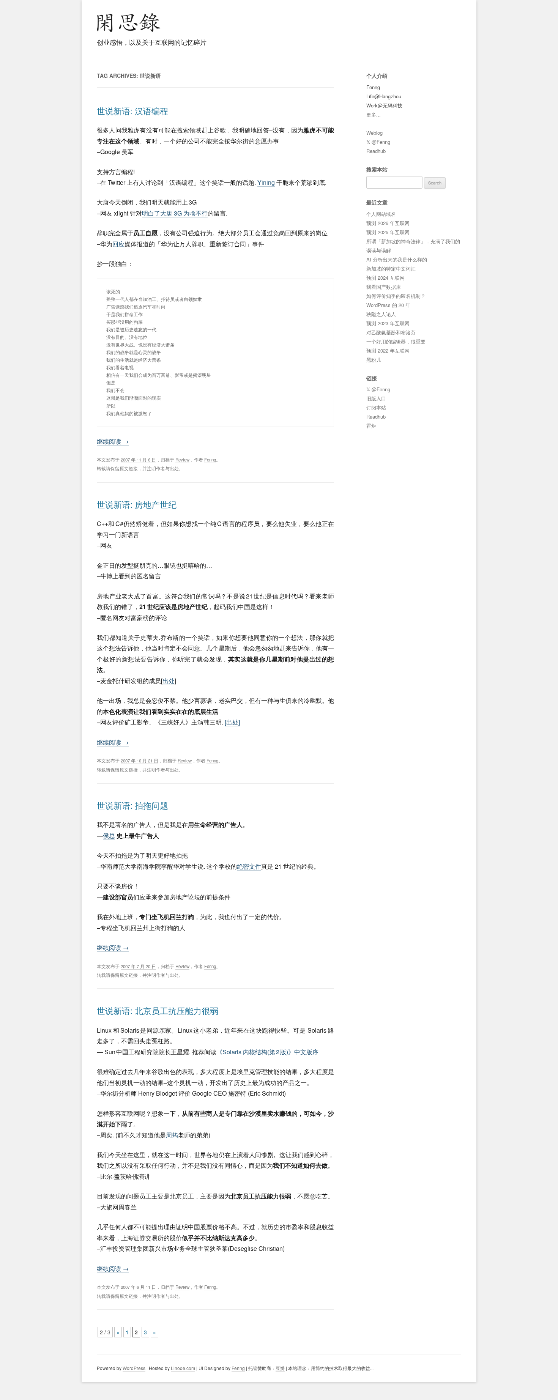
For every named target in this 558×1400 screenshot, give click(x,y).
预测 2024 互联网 (385, 277)
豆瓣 (280, 1368)
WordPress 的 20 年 (388, 305)
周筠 (172, 1135)
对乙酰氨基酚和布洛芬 (391, 332)
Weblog (374, 132)
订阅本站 (376, 407)
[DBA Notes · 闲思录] (129, 22)
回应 (118, 243)
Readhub (376, 150)
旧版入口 (376, 398)
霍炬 (371, 425)
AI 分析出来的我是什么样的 (396, 259)
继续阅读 (113, 441)
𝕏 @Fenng (378, 141)
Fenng (210, 460)
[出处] (232, 722)
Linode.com (183, 1368)
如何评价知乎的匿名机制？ (396, 295)
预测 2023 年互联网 (388, 323)
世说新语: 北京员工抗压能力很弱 (157, 1010)
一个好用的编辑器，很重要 (396, 341)
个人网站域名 (381, 213)
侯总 (109, 835)
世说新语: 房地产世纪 (137, 504)
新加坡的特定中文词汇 (391, 268)
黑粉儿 (373, 359)
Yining (266, 182)
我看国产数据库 (383, 286)
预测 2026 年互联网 (388, 223)
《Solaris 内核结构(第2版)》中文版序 (267, 1051)
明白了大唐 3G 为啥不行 (175, 213)
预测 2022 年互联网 (388, 350)
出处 (168, 680)
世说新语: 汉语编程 (132, 111)
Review (182, 460)
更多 (371, 114)
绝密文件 (249, 866)
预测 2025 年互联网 (388, 232)
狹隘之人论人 (381, 314)
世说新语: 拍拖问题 (132, 805)
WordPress (134, 1368)
